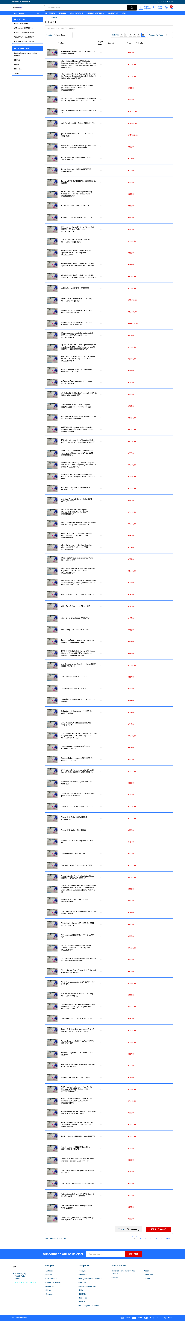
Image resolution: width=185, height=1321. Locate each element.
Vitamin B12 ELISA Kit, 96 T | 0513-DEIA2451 (78, 806)
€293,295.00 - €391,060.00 (24, 37)
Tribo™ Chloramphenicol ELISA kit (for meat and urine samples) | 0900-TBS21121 (77, 1160)
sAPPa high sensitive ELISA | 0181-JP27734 (78, 123)
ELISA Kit (82, 1294)
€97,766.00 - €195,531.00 (23, 28)
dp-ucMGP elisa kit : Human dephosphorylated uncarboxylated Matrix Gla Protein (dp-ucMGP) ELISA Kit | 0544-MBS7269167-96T (78, 347)
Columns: (115, 35)
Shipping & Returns (95, 13)
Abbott (16, 64)
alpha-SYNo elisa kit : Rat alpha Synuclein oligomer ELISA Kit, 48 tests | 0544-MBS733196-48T (76, 547)
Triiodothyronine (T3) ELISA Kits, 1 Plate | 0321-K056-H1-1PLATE (76, 1148)
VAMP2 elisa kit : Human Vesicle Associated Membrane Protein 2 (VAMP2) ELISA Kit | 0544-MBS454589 (78, 1006)
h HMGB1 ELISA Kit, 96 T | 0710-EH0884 (76, 217)
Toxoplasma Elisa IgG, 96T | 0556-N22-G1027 (78, 1183)
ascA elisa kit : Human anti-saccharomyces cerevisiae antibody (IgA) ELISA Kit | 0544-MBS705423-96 (77, 453)
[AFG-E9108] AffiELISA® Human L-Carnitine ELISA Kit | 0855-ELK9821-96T (77, 641)
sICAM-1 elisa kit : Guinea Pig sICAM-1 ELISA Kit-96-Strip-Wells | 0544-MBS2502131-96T (78, 100)
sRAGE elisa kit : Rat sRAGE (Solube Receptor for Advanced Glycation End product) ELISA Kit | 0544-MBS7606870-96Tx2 (78, 76)
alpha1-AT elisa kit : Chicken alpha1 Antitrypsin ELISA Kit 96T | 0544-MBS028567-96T (78, 524)
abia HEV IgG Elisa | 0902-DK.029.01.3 (75, 606)
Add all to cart (158, 1229)
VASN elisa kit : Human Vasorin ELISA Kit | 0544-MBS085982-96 (77, 995)
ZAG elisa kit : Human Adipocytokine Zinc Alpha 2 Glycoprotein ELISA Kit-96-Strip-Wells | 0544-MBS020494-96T (79, 736)
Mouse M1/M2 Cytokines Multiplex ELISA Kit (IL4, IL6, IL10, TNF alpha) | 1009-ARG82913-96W (78, 476)
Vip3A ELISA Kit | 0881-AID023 (73, 854)
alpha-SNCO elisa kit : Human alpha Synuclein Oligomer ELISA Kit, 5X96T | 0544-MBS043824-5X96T (78, 571)
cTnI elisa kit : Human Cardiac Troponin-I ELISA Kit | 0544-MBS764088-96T (78, 418)
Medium (82, 1302)
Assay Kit (82, 1271)
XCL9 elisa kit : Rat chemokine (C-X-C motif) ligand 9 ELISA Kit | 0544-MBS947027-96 (77, 771)
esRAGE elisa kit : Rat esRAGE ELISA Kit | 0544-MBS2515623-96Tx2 (76, 241)
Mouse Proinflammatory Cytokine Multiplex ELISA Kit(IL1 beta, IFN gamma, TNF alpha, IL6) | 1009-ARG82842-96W (78, 465)
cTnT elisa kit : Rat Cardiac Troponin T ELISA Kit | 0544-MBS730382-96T (79, 394)
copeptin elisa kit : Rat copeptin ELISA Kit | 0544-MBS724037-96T (77, 370)
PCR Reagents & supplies (89, 1306)
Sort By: (49, 35)
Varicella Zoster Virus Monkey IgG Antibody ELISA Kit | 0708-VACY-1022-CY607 (77, 877)
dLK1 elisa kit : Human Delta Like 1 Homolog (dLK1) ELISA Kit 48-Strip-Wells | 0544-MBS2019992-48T (78, 359)
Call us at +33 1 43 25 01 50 (25, 1283)
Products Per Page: (156, 35)
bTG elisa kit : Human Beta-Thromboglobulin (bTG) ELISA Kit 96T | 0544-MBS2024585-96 (78, 441)
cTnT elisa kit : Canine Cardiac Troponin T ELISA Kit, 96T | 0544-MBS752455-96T (76, 406)
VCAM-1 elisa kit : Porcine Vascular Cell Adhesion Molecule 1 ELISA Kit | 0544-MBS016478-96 (76, 948)
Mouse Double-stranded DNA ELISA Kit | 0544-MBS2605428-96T (76, 300)
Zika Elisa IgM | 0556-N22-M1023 (74, 677)
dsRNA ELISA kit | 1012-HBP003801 (75, 288)
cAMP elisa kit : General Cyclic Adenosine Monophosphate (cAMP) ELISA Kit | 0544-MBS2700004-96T (77, 429)
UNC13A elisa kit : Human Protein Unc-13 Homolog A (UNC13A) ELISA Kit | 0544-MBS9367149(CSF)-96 (76, 1089)
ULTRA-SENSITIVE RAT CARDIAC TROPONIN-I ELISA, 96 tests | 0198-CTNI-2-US (78, 1113)
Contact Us (112, 13)
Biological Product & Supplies (90, 1279)
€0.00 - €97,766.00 (21, 24)
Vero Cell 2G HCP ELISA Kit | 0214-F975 (76, 865)
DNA (81, 1290)
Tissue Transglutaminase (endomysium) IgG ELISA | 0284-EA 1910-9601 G (77, 1219)
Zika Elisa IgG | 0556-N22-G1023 (73, 689)
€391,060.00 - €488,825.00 (24, 41)
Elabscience (18, 69)
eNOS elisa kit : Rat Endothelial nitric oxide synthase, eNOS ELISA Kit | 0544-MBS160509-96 (77, 253)
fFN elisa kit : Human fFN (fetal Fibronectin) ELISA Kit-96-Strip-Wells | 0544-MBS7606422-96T (77, 229)
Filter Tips (83, 1298)
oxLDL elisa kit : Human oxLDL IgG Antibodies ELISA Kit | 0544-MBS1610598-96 (78, 147)
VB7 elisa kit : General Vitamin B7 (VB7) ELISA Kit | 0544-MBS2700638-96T (78, 959)
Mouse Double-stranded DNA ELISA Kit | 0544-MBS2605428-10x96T (76, 323)
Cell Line (82, 1282)
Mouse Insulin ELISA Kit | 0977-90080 (75, 1077)
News (124, 13)
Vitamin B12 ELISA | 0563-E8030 (73, 830)
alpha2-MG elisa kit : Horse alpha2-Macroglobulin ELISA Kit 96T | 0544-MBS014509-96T (75, 512)
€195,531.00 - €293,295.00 (24, 33)
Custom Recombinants (87, 1286)
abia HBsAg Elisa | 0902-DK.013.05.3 (75, 630)
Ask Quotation (76, 13)
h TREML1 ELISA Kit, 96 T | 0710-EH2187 (76, 206)
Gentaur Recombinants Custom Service (25, 54)
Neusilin (62, 13)
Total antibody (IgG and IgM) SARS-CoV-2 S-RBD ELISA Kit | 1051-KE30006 (78, 1195)
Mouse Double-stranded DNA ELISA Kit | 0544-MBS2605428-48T (76, 312)
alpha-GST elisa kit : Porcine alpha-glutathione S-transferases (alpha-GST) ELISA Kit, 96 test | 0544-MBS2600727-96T (78, 582)
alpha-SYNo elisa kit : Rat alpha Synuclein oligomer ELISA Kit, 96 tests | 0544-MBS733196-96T (76, 535)
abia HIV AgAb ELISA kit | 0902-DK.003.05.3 (77, 594)
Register (147, 9)
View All (17, 73)
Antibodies (50, 13)
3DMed (17, 60)
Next (168, 1238)
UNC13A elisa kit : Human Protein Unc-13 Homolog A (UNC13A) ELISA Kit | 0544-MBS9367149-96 (76, 1101)
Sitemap (49, 1294)
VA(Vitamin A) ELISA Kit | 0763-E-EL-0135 (77, 1018)
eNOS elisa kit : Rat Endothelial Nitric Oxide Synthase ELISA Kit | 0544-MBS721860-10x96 (78, 276)
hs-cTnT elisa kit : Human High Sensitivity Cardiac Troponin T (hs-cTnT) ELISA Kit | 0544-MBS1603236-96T (78, 194)
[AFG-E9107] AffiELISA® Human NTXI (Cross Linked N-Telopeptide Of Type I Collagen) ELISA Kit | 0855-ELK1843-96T (78, 653)
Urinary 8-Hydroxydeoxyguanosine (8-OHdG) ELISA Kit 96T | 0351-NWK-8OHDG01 (78, 1030)
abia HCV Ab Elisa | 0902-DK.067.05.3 (75, 618)
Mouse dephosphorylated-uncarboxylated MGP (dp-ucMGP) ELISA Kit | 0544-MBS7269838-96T (77, 335)
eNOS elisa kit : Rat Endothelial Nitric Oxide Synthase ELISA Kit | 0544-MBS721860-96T (78, 264)
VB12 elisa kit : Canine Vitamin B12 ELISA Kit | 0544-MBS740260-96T (78, 971)
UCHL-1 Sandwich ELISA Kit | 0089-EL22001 (78, 1136)
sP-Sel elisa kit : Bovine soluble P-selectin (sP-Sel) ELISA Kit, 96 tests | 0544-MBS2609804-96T (77, 88)
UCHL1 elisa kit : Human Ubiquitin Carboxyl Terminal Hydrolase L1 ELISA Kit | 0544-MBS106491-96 (77, 1124)
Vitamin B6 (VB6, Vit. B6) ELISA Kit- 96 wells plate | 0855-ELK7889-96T (78, 795)
